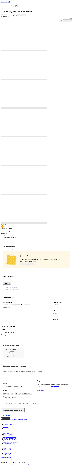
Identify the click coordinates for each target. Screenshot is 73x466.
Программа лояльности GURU (10, 442)
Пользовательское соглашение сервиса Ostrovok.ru (15, 440)
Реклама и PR (6, 454)
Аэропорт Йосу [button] (10, 287)
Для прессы (6, 428)
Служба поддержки (8, 434)
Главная (6, 403)
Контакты (5, 425)
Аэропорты (6, 283)
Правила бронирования (9, 439)
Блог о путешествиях (8, 435)
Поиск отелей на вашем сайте (10, 452)
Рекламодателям (7, 453)
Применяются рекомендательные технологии (39, 464)
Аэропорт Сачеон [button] (11, 289)
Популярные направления (9, 437)
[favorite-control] (60, 21)
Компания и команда (8, 424)
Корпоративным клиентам (9, 450)
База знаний (6, 433)
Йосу (20, 403)
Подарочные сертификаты (9, 443)
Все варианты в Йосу (9, 5)
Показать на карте (21, 15)
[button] (36, 36)
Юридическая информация (10, 438)
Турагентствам (7, 449)
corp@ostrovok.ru (55, 386)
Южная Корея (13, 403)
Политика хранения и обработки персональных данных (14, 464)
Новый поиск (21, 5)
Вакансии (5, 427)
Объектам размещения (8, 448)
